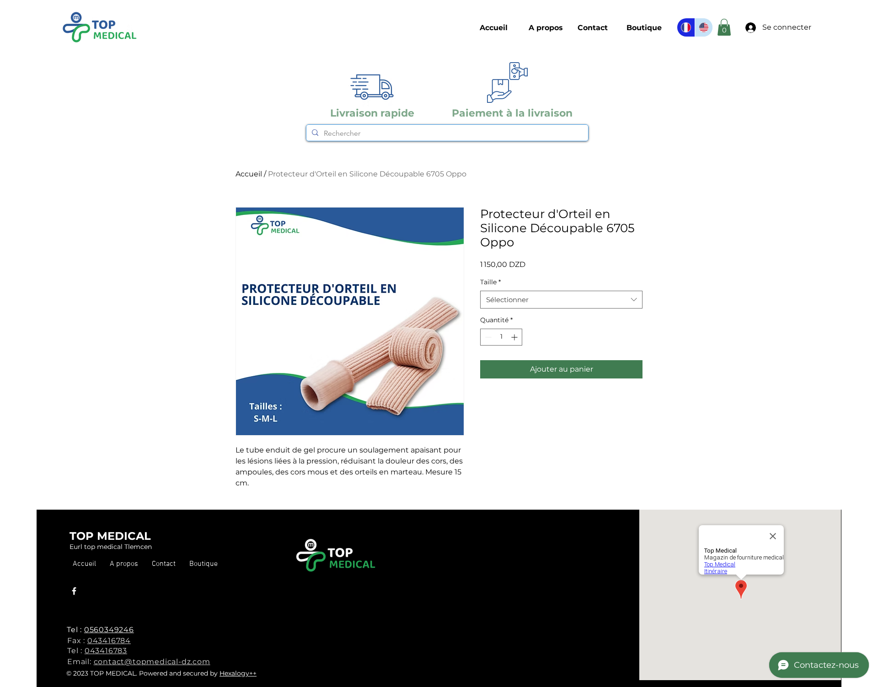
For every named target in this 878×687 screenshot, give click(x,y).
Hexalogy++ (238, 673)
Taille (490, 282)
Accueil (249, 174)
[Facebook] (74, 591)
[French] (686, 27)
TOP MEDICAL (110, 536)
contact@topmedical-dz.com (152, 661)
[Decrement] (487, 337)
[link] (724, 27)
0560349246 (109, 629)
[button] (644, 28)
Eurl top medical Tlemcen (111, 547)
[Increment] (515, 337)
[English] (703, 27)
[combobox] (561, 300)
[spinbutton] (501, 337)
